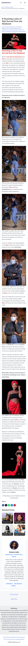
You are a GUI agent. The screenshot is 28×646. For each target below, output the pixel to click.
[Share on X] (6, 505)
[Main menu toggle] (25, 2)
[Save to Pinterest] (14, 505)
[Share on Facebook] (3, 505)
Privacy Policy (7, 639)
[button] (21, 2)
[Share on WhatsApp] (9, 505)
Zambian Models (22, 31)
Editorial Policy (15, 637)
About (4, 637)
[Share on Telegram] (12, 505)
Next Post (14, 599)
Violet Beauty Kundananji (11, 31)
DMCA (22, 639)
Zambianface (6, 2)
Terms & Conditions (15, 639)
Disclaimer (21, 637)
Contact (9, 637)
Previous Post (14, 594)
